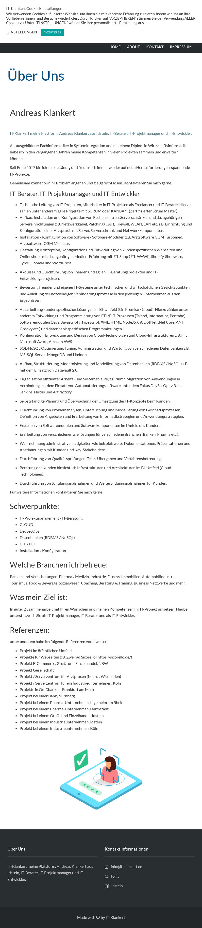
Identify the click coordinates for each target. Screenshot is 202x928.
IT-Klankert (115, 917)
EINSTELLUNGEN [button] (22, 32)
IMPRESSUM (181, 47)
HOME (115, 47)
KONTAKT (155, 47)
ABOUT (133, 47)
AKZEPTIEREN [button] (52, 32)
